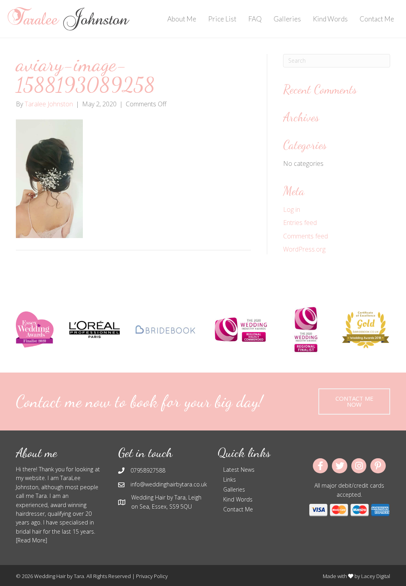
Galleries (287, 19)
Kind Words (330, 19)
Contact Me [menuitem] (238, 509)
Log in (291, 209)
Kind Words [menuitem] (238, 499)
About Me (181, 19)
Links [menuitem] (229, 479)
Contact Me (377, 19)
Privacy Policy (152, 576)
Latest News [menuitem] (239, 469)
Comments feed (305, 236)
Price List (222, 19)
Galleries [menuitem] (234, 489)
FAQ (255, 19)
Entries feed (300, 222)
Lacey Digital (375, 576)
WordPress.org (304, 249)
